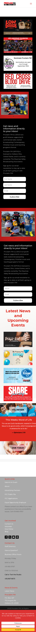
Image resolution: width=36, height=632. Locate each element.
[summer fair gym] (14, 115)
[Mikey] (18, 237)
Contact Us (9, 524)
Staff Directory (10, 546)
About (7, 486)
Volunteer (18, 410)
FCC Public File (10, 494)
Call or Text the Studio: (13, 574)
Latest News (9, 591)
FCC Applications (11, 498)
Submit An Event (11, 482)
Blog (6, 531)
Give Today (18, 448)
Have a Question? (11, 550)
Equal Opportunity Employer (15, 502)
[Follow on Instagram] (17, 537)
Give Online (9, 529)
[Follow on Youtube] (13, 537)
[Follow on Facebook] (6, 537)
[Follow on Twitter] (9, 537)
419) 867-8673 (10, 579)
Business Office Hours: (13, 554)
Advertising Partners (12, 490)
